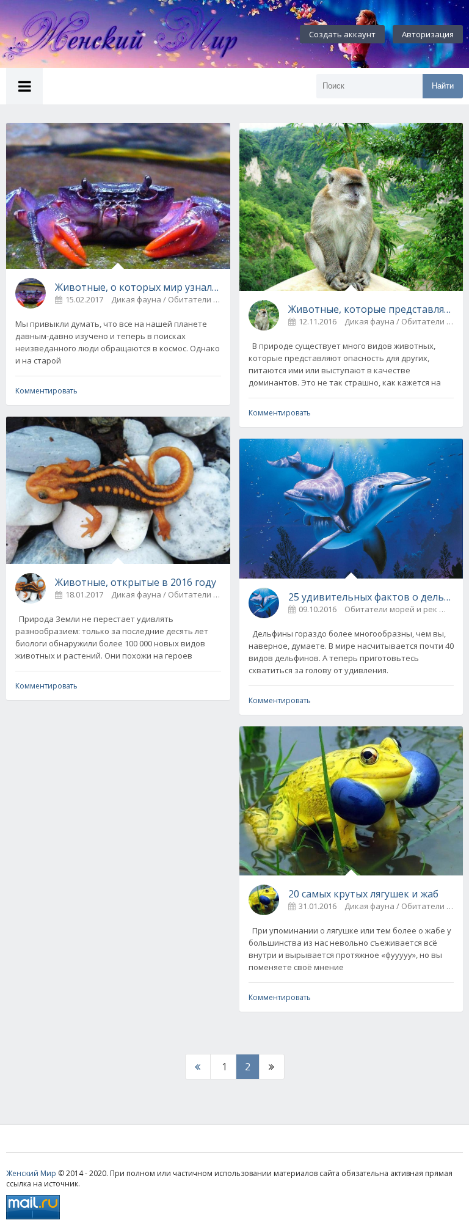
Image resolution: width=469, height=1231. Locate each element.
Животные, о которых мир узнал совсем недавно (138, 287)
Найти (443, 85)
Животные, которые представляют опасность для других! (371, 309)
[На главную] (134, 34)
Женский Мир (31, 1173)
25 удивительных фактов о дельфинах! (371, 597)
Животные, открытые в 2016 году (135, 582)
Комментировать (46, 390)
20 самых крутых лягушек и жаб (363, 894)
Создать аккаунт (342, 34)
